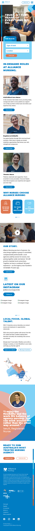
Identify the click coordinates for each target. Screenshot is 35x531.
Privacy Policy (7, 523)
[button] (17, 217)
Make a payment (7, 514)
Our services (6, 508)
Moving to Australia (25, 349)
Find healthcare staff (12, 31)
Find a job (11, 55)
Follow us (9, 294)
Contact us (5, 512)
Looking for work (13, 28)
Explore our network (10, 349)
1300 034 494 (25, 2)
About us (5, 510)
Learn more (9, 271)
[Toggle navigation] (32, 2)
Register (5, 506)
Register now (8, 458)
